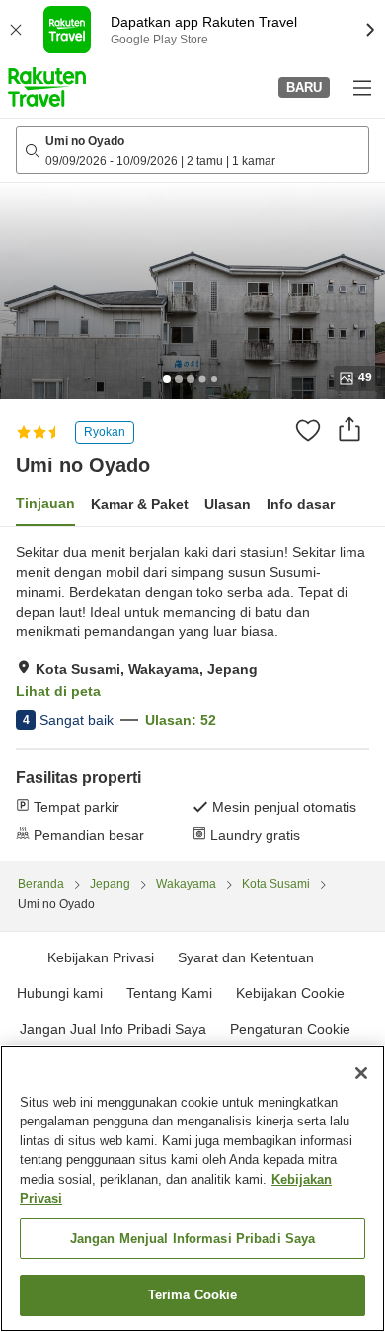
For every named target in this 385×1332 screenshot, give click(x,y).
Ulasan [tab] (227, 504)
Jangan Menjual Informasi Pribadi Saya (193, 1238)
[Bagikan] (349, 429)
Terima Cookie (193, 1295)
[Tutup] (361, 1073)
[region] (192, 1188)
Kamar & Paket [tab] (140, 504)
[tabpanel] (192, 694)
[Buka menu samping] (361, 87)
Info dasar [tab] (301, 504)
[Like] (308, 430)
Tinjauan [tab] (45, 503)
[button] (47, 87)
